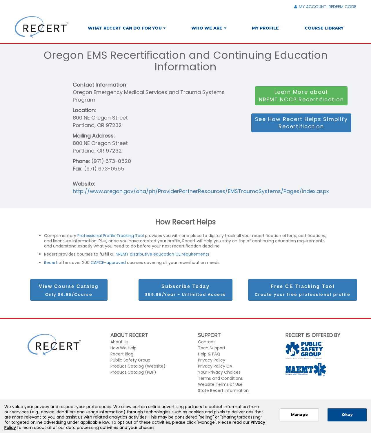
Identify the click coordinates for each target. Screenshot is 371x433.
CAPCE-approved (108, 262)
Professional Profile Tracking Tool (111, 235)
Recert (51, 262)
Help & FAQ (209, 354)
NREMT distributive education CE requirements (162, 254)
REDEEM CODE (342, 7)
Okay (347, 414)
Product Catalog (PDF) (133, 372)
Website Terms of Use (220, 384)
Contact (206, 342)
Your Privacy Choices (219, 372)
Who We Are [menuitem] (206, 28)
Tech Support (211, 348)
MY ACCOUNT (312, 6)
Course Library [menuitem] (324, 28)
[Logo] (41, 27)
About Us (119, 342)
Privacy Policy (211, 360)
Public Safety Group (130, 360)
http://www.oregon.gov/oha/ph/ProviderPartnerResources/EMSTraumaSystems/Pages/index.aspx (201, 191)
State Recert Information (223, 390)
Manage (299, 414)
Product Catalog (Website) (138, 366)
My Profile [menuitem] (265, 28)
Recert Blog (121, 354)
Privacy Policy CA (215, 366)
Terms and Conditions (220, 378)
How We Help (123, 348)
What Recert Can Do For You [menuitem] (125, 28)
